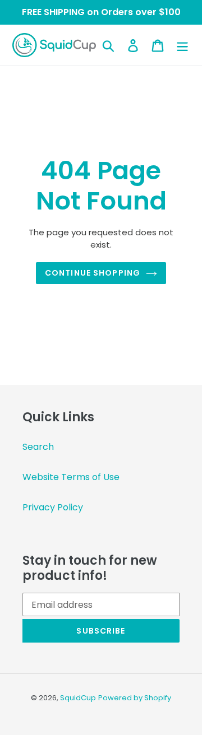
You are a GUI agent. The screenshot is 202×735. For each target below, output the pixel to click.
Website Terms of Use (71, 477)
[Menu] (182, 45)
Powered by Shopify (134, 697)
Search (38, 446)
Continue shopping (92, 272)
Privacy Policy (52, 507)
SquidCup (78, 697)
